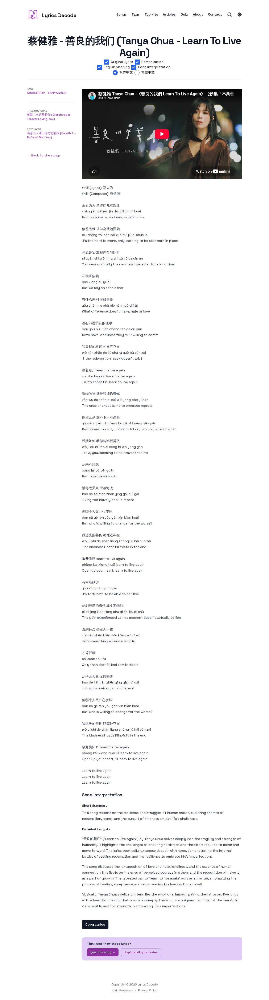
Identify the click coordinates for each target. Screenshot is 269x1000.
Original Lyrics (122, 62)
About (198, 14)
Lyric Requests (122, 990)
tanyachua (56, 93)
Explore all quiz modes (141, 952)
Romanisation (152, 62)
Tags (136, 14)
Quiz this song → (102, 952)
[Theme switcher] (239, 14)
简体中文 (126, 72)
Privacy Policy (147, 990)
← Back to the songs (44, 155)
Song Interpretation (154, 67)
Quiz (184, 14)
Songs (121, 14)
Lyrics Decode (148, 984)
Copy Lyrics (95, 924)
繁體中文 (148, 72)
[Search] (229, 14)
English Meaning (117, 67)
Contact (215, 14)
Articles (169, 14)
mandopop (36, 93)
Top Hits (151, 14)
